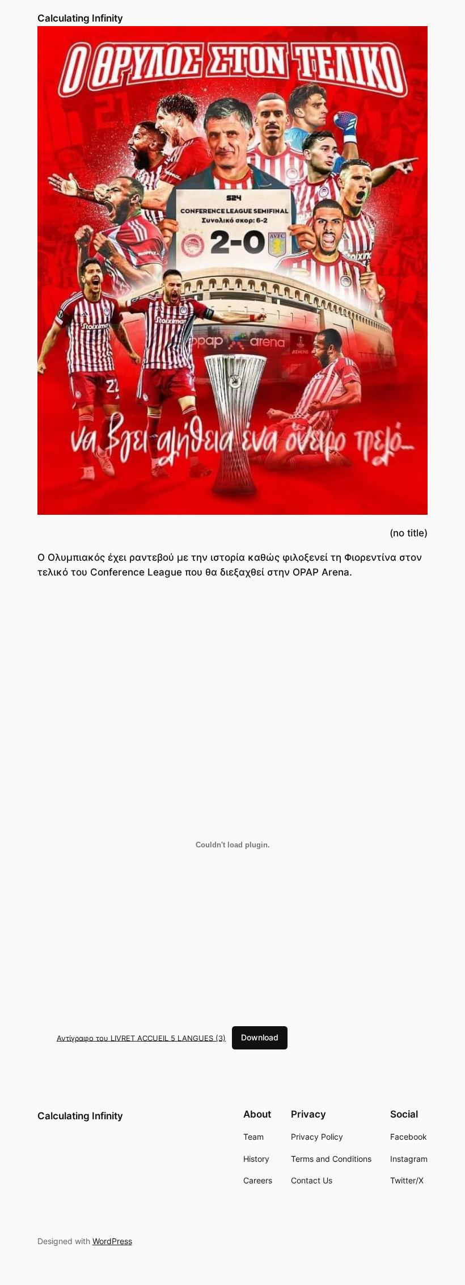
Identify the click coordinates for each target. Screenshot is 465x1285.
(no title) (409, 533)
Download (259, 1037)
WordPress (112, 1241)
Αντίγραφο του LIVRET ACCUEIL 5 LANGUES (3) (141, 1037)
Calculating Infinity (80, 18)
